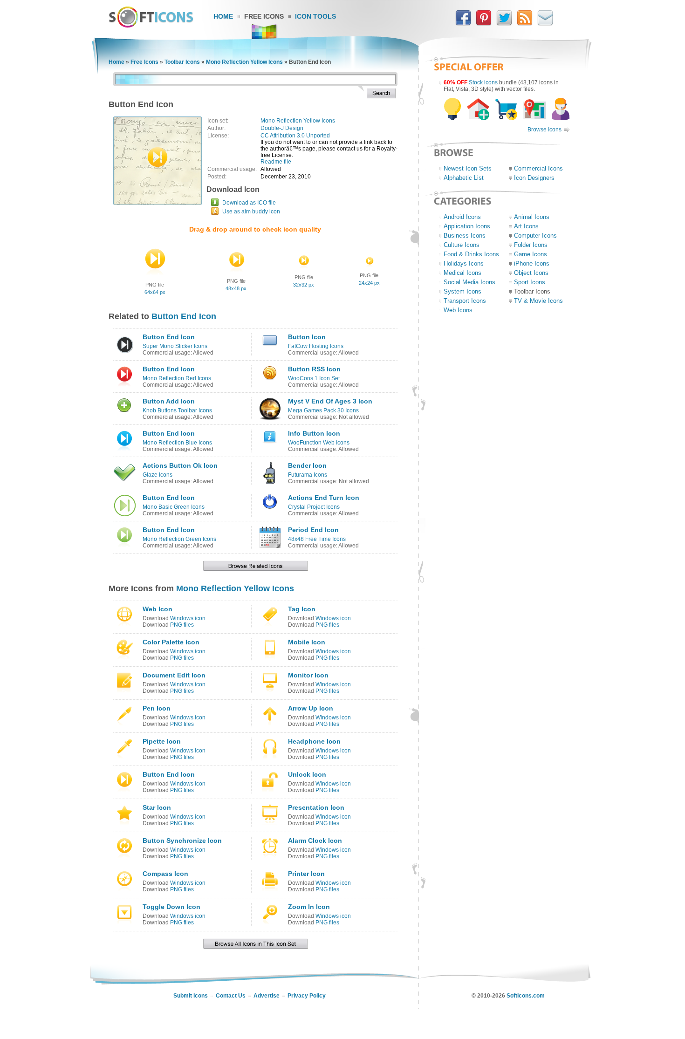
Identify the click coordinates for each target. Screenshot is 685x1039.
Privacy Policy (307, 995)
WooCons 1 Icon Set (314, 378)
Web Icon (157, 609)
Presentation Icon (316, 807)
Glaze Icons (157, 475)
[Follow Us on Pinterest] (483, 23)
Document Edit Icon (174, 675)
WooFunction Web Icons (318, 442)
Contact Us (231, 995)
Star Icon (157, 807)
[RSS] (524, 23)
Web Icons (458, 310)
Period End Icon (313, 529)
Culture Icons (462, 244)
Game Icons (530, 254)
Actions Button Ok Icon (180, 465)
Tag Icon (301, 609)
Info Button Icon (314, 433)
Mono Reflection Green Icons (179, 539)
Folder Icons (531, 244)
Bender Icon (307, 465)
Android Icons (462, 216)
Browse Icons (544, 129)
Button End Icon (183, 316)
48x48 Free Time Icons (317, 539)
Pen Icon (157, 708)
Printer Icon (306, 873)
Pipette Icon (162, 741)
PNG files (182, 625)
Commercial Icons (538, 168)
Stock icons (483, 82)
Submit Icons (190, 995)
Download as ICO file (249, 202)
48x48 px (236, 288)
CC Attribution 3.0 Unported (295, 135)
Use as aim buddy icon (251, 211)
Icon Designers (534, 177)
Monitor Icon (308, 675)
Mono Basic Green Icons (174, 507)
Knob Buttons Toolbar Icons (177, 410)
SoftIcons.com (526, 995)
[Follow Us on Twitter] (504, 23)
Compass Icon (165, 873)
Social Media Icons (469, 282)
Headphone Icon (314, 741)
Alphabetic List (464, 177)
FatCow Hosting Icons (315, 346)
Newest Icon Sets (468, 168)
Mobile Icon (306, 642)
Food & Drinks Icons (471, 254)
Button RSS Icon (314, 369)
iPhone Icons (531, 263)
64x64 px (154, 292)
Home (223, 16)
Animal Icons (531, 216)
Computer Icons (535, 235)
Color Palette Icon (171, 642)
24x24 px (369, 283)
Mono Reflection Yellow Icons (244, 62)
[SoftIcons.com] (151, 25)
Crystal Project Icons (314, 507)
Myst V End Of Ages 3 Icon (330, 401)
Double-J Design (281, 128)
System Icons (462, 291)
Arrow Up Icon (310, 708)
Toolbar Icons (182, 62)
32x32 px (303, 284)
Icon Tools (315, 16)
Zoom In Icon (309, 906)
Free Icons (264, 16)
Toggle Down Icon (171, 906)
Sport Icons (529, 282)
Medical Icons (462, 272)
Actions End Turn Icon (323, 497)
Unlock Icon (307, 774)
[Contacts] (545, 23)
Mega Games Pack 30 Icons (323, 410)
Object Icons (531, 272)
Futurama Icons (307, 475)
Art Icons (526, 226)
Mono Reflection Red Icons (177, 378)
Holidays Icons (464, 263)
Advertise (266, 995)
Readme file (275, 161)
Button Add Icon (169, 401)
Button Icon (307, 337)
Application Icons (467, 226)
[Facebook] (463, 23)
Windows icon (188, 618)
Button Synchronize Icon (182, 840)
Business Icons (465, 235)
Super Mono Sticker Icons (175, 346)
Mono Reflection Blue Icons (177, 442)
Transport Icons (465, 300)
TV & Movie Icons (538, 300)
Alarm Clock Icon (315, 840)
